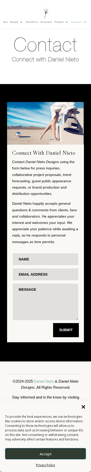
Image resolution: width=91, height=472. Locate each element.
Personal (46, 21)
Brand (14, 21)
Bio (6, 21)
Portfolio (32, 21)
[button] (83, 406)
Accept (46, 453)
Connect (76, 21)
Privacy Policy (45, 465)
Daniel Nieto (44, 381)
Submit (66, 330)
